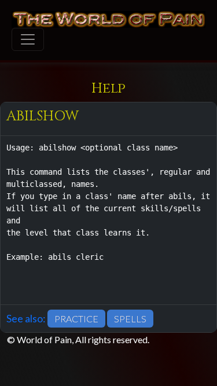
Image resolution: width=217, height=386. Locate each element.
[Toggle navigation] (28, 39)
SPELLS (130, 318)
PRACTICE (76, 318)
